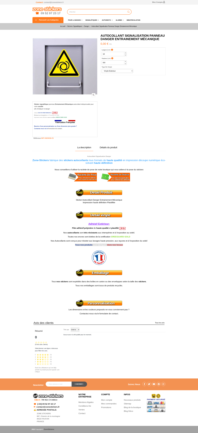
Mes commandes (109, 404)
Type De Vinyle (107, 67)
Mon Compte (157, 2)
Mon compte (106, 400)
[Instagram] (163, 384)
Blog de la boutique (132, 407)
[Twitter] (149, 384)
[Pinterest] (159, 384)
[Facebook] (144, 384)
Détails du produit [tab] (108, 147)
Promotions (106, 407)
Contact (81, 413)
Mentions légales (86, 402)
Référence (37, 138)
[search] (128, 12)
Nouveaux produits (132, 400)
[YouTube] (154, 384)
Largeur (106, 50)
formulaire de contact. (55, 128)
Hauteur (106, 58)
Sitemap (127, 404)
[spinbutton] (114, 54)
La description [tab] (84, 147)
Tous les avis (159, 323)
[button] (125, 53)
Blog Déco (128, 411)
